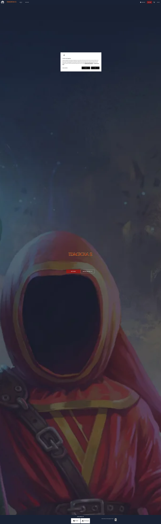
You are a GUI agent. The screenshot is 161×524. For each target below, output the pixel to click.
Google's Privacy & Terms (88, 63)
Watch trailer (87, 271)
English (143, 2)
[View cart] (154, 2)
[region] (81, 61)
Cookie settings (65, 67)
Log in (158, 2)
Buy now (149, 2)
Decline (86, 67)
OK (95, 67)
